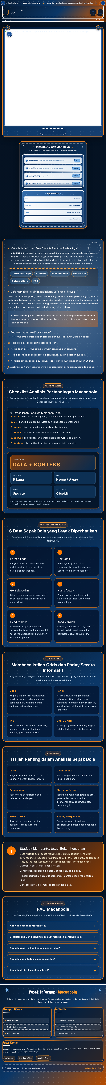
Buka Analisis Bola (67, 3)
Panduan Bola (59, 273)
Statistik (41, 273)
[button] (6, 12)
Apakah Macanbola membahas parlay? (32, 959)
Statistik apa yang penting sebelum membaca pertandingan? (46, 937)
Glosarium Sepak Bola (68, 1027)
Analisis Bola (12, 1020)
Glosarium (79, 273)
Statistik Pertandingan (17, 1027)
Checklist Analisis (66, 1020)
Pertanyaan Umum (67, 1033)
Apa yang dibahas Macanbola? (28, 925)
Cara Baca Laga (21, 273)
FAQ (35, 281)
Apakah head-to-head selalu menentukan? (35, 948)
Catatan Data (20, 281)
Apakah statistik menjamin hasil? (29, 970)
